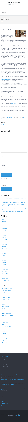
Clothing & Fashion (6, 297)
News (3, 324)
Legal (3, 320)
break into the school (5, 79)
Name (2, 147)
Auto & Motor (5, 292)
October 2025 (5, 223)
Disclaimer (4, 359)
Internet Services (5, 317)
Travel (3, 340)
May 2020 (4, 262)
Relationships (4, 331)
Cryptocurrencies (5, 299)
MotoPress (24, 414)
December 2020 (5, 246)
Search (6, 189)
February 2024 (5, 226)
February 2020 (5, 269)
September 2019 (5, 280)
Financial (3, 304)
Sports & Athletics (6, 335)
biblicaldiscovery (9, 117)
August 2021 (4, 228)
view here (6, 93)
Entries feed (3, 401)
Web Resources (5, 344)
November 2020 (5, 248)
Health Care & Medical (6, 313)
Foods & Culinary (5, 306)
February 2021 (5, 242)
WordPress (18, 415)
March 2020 (4, 266)
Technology (4, 338)
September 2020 (5, 253)
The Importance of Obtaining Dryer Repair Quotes (12, 211)
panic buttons (14, 103)
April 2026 (4, 219)
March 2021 (4, 239)
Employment (4, 301)
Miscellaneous (4, 124)
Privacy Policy (4, 364)
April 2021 (4, 237)
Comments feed (4, 403)
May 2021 (4, 235)
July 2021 (4, 230)
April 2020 (4, 264)
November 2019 (5, 275)
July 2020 (4, 257)
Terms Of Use (5, 366)
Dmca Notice (4, 362)
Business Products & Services (8, 295)
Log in (2, 398)
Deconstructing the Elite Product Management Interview (13, 202)
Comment (3, 135)
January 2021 (4, 244)
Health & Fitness (5, 310)
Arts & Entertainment (6, 290)
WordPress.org (4, 405)
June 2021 (4, 232)
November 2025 (5, 221)
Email (2, 156)
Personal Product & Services (8, 326)
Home (2, 21)
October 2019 (5, 278)
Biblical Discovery (12, 414)
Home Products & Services (7, 315)
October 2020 (5, 251)
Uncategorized (5, 342)
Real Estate (4, 329)
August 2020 (4, 255)
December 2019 (5, 273)
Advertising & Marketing (7, 288)
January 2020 (4, 271)
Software (4, 333)
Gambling (4, 308)
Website (3, 165)
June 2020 (4, 260)
